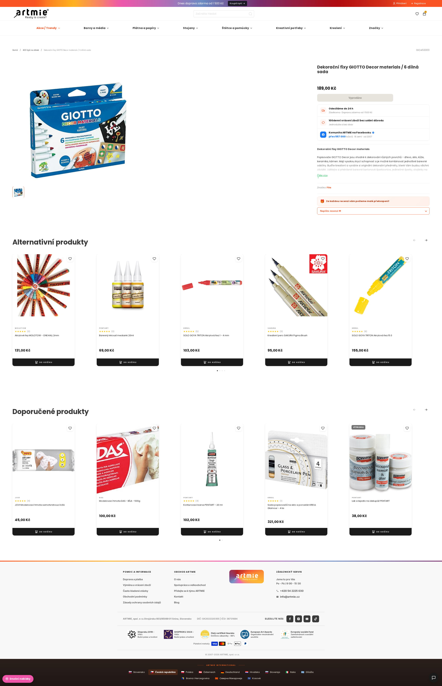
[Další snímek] (68, 290)
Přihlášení (401, 3)
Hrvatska (252, 672)
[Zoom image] (78, 130)
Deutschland (230, 672)
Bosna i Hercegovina (195, 678)
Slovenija (272, 672)
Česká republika (163, 672)
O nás (177, 579)
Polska (187, 672)
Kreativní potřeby (289, 28)
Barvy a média (94, 28)
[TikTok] (315, 618)
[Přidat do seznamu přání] (70, 259)
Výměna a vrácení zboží (137, 584)
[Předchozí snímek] (18, 290)
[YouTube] (307, 618)
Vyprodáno (355, 97)
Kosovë (254, 678)
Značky (374, 28)
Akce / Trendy (46, 28)
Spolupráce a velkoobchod (190, 584)
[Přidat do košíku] (43, 362)
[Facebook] (289, 618)
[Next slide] (426, 240)
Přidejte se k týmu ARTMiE (189, 590)
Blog (176, 602)
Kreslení (336, 28)
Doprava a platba (133, 579)
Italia (291, 672)
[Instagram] (298, 618)
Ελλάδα (307, 672)
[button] (217, 370)
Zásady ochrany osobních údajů (142, 602)
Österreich (207, 672)
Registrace (420, 3)
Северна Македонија (228, 678)
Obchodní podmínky (135, 596)
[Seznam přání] (417, 13)
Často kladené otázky (135, 590)
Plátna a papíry (144, 28)
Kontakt (178, 596)
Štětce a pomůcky (235, 28)
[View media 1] (18, 192)
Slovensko (137, 672)
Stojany (189, 28)
